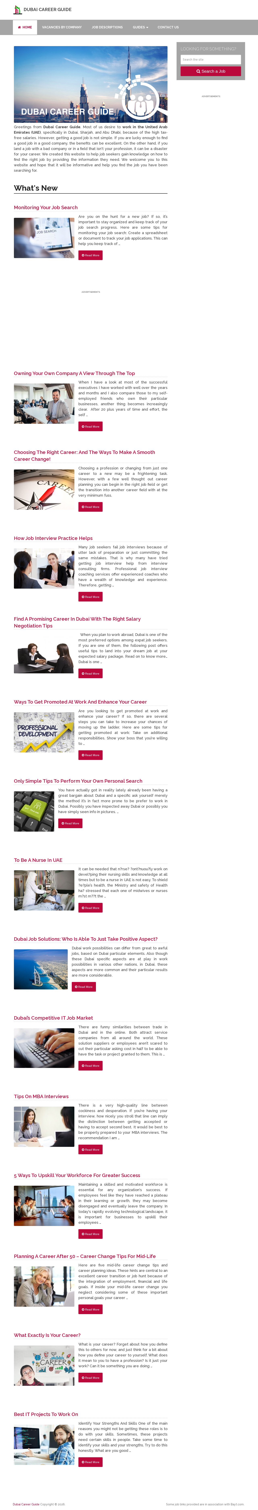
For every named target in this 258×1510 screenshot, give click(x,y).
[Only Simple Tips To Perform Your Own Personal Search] (34, 813)
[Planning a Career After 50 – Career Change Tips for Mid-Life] (44, 1288)
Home (27, 27)
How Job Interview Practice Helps (53, 538)
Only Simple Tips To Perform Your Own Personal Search (78, 781)
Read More (91, 255)
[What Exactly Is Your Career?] (44, 1368)
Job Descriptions (107, 27)
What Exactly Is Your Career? (47, 1335)
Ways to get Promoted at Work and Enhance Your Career (80, 702)
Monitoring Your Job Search (46, 207)
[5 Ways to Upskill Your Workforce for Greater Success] (44, 1208)
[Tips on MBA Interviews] (44, 1129)
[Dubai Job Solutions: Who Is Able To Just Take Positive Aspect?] (41, 971)
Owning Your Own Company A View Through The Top (74, 373)
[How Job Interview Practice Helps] (44, 570)
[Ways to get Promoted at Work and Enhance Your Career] (44, 734)
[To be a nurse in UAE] (44, 892)
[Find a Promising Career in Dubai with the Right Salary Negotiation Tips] (44, 656)
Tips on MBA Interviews (41, 1096)
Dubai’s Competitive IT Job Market (53, 1018)
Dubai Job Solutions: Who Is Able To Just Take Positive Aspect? (86, 939)
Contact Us (168, 27)
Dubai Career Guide (47, 9)
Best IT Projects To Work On (46, 1414)
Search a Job (212, 71)
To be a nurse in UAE (38, 860)
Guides (139, 27)
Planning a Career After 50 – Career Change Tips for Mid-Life (85, 1256)
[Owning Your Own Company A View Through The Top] (44, 405)
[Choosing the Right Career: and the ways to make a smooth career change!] (44, 491)
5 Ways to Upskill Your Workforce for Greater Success (77, 1175)
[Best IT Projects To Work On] (44, 1447)
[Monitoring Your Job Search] (44, 240)
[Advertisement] (90, 322)
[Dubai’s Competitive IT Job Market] (44, 1050)
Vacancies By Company (62, 27)
